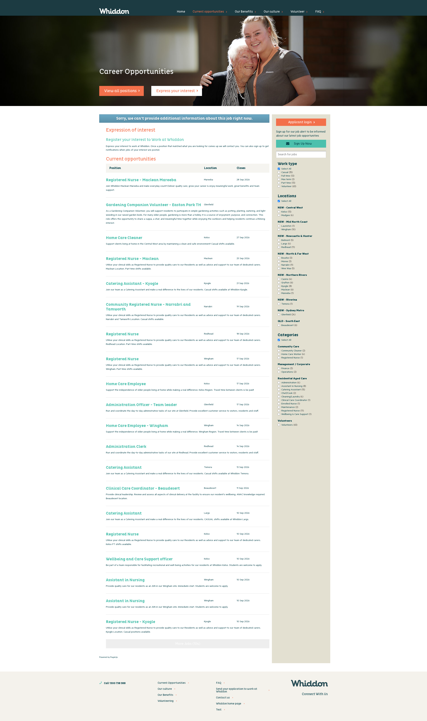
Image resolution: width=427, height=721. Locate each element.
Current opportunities (208, 12)
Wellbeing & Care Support (296, 415)
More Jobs (187, 644)
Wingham (288, 230)
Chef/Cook (288, 394)
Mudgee (287, 216)
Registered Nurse (291, 358)
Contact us (223, 697)
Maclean (287, 290)
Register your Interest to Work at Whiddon (145, 139)
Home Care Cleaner (124, 238)
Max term (287, 180)
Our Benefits (244, 12)
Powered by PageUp (108, 657)
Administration (290, 383)
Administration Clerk (126, 446)
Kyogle (286, 287)
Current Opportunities (171, 683)
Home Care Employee (126, 384)
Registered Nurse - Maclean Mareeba (141, 180)
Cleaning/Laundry (291, 397)
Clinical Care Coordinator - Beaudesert (143, 488)
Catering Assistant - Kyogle (132, 283)
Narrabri (286, 265)
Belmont (287, 241)
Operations (288, 372)
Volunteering (165, 701)
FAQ (318, 12)
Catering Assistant (292, 390)
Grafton (286, 283)
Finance (286, 369)
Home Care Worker (292, 355)
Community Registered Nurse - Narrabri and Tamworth (148, 307)
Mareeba (287, 294)
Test (219, 709)
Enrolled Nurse (290, 404)
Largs (285, 244)
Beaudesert (288, 326)
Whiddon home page (228, 703)
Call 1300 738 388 (114, 683)
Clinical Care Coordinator (295, 401)
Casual (286, 173)
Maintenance (289, 408)
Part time (287, 183)
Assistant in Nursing (293, 386)
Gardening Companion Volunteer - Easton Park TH (153, 205)
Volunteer (297, 12)
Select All (286, 169)
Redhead (287, 248)
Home (181, 12)
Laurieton (287, 226)
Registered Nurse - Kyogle (130, 622)
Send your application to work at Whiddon (236, 690)
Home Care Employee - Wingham (137, 425)
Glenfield (288, 315)
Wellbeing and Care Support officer (139, 559)
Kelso (285, 212)
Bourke (286, 258)
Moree (286, 262)
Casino (286, 280)
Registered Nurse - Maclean (132, 258)
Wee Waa (287, 269)
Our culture (272, 12)
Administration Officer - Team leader (141, 405)
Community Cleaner (292, 351)
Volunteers (288, 425)
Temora (286, 304)
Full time (287, 176)
